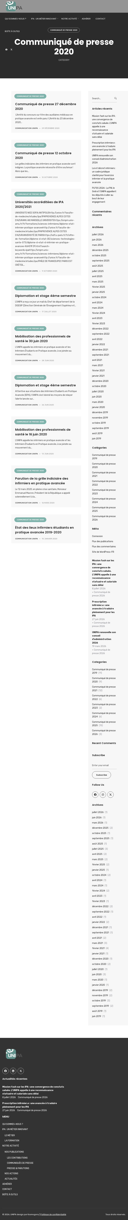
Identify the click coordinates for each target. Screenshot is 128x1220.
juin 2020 (97, 396)
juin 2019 (96, 438)
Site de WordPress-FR (103, 552)
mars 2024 (97, 308)
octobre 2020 (99, 386)
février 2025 (98, 287)
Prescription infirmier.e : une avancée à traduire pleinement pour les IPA (104, 146)
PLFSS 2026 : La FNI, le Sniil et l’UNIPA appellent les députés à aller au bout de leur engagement (104, 195)
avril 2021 (97, 360)
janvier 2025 (98, 292)
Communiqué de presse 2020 (30, 96)
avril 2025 (97, 276)
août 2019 (97, 433)
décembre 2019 (100, 412)
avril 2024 (97, 302)
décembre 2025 (100, 250)
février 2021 (98, 370)
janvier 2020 (98, 407)
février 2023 (98, 323)
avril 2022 (97, 339)
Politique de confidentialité (53, 1214)
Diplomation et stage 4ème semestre (45, 296)
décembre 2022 (100, 328)
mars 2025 (97, 281)
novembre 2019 (100, 417)
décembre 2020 (100, 381)
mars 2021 (97, 365)
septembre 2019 (100, 428)
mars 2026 (97, 245)
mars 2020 (97, 402)
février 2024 (98, 313)
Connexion (97, 536)
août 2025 (97, 266)
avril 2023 (97, 318)
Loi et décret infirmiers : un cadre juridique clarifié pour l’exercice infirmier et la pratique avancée (104, 175)
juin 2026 (97, 239)
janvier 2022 (98, 344)
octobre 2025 (99, 255)
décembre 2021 (100, 349)
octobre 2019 (99, 423)
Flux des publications (102, 541)
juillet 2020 (98, 391)
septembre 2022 (100, 334)
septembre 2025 (100, 260)
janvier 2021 (98, 376)
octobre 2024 (99, 297)
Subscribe (101, 774)
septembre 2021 (100, 355)
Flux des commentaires (104, 546)
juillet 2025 (98, 271)
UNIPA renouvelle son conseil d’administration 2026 (104, 159)
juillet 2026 (98, 234)
